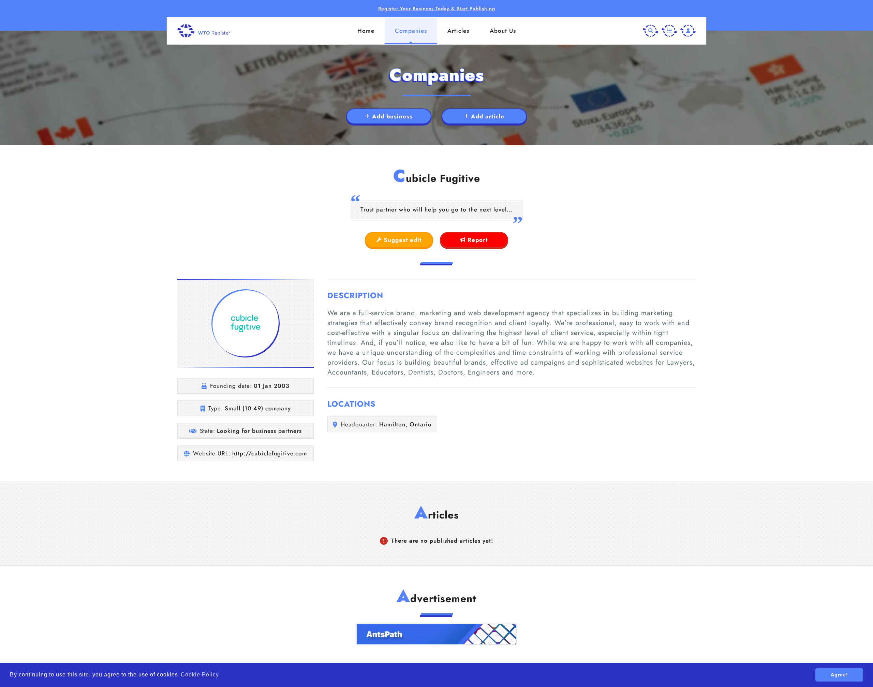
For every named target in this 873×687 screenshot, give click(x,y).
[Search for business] (650, 31)
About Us (503, 31)
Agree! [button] (839, 674)
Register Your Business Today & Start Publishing (436, 8)
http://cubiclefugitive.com (269, 453)
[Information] (669, 31)
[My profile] (688, 31)
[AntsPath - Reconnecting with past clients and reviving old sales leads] (436, 634)
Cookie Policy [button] (200, 674)
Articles (458, 31)
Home (365, 31)
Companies (411, 31)
